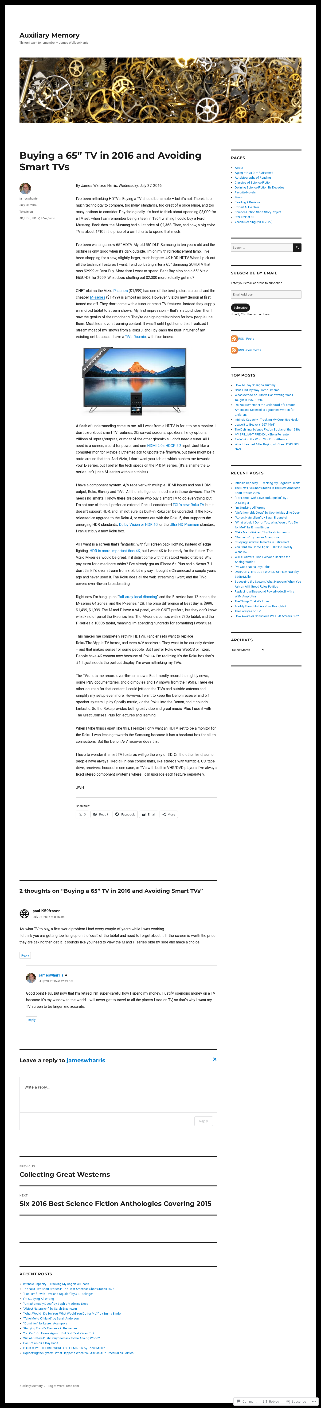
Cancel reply (214, 1060)
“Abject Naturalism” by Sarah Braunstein (50, 1308)
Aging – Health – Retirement (254, 172)
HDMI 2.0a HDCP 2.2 (164, 445)
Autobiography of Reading (253, 177)
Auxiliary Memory (50, 35)
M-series (97, 297)
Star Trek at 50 (244, 217)
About (239, 167)
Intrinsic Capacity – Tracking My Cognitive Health (56, 1284)
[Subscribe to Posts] (234, 338)
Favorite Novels (245, 192)
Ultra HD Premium (184, 524)
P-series (120, 291)
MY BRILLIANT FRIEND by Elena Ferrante (262, 434)
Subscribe (240, 307)
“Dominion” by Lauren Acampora (45, 1323)
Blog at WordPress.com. (63, 1386)
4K (21, 218)
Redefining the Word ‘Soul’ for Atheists (261, 439)
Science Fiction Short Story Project (258, 212)
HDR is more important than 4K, (115, 551)
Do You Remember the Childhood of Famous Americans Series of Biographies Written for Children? (265, 409)
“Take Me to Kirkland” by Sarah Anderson (51, 1318)
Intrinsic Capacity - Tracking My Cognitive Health (267, 419)
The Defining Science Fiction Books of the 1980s (267, 429)
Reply (25, 955)
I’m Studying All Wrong (38, 1298)
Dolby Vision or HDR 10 (138, 524)
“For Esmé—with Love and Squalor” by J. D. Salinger (58, 1294)
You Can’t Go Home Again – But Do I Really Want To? (58, 1333)
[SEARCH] (297, 247)
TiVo (44, 218)
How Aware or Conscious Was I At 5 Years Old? (267, 616)
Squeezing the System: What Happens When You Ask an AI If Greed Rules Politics (78, 1353)
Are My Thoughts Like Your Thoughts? (260, 606)
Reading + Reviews (247, 202)
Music (239, 197)
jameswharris (29, 198)
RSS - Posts (246, 338)
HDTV (35, 218)
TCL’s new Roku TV (188, 505)
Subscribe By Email (254, 273)
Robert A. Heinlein (247, 207)
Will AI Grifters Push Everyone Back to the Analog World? (61, 1338)
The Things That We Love (252, 601)
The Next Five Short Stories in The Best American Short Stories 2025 (68, 1289)
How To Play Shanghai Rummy (255, 385)
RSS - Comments (249, 350)
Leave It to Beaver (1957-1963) (255, 424)
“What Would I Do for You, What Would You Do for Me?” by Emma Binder (72, 1313)
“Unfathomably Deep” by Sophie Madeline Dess (55, 1303)
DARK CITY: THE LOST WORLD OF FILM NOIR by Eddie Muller (64, 1348)
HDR (27, 218)
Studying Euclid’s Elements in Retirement (50, 1328)
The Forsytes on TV (248, 611)
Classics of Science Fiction (253, 182)
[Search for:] (262, 247)
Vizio (51, 218)
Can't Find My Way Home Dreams (257, 390)
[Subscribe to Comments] (234, 350)
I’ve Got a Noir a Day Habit (40, 1343)
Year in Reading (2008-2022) (254, 222)
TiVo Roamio (135, 337)
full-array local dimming (138, 597)
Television (26, 211)
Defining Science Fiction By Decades (259, 187)
